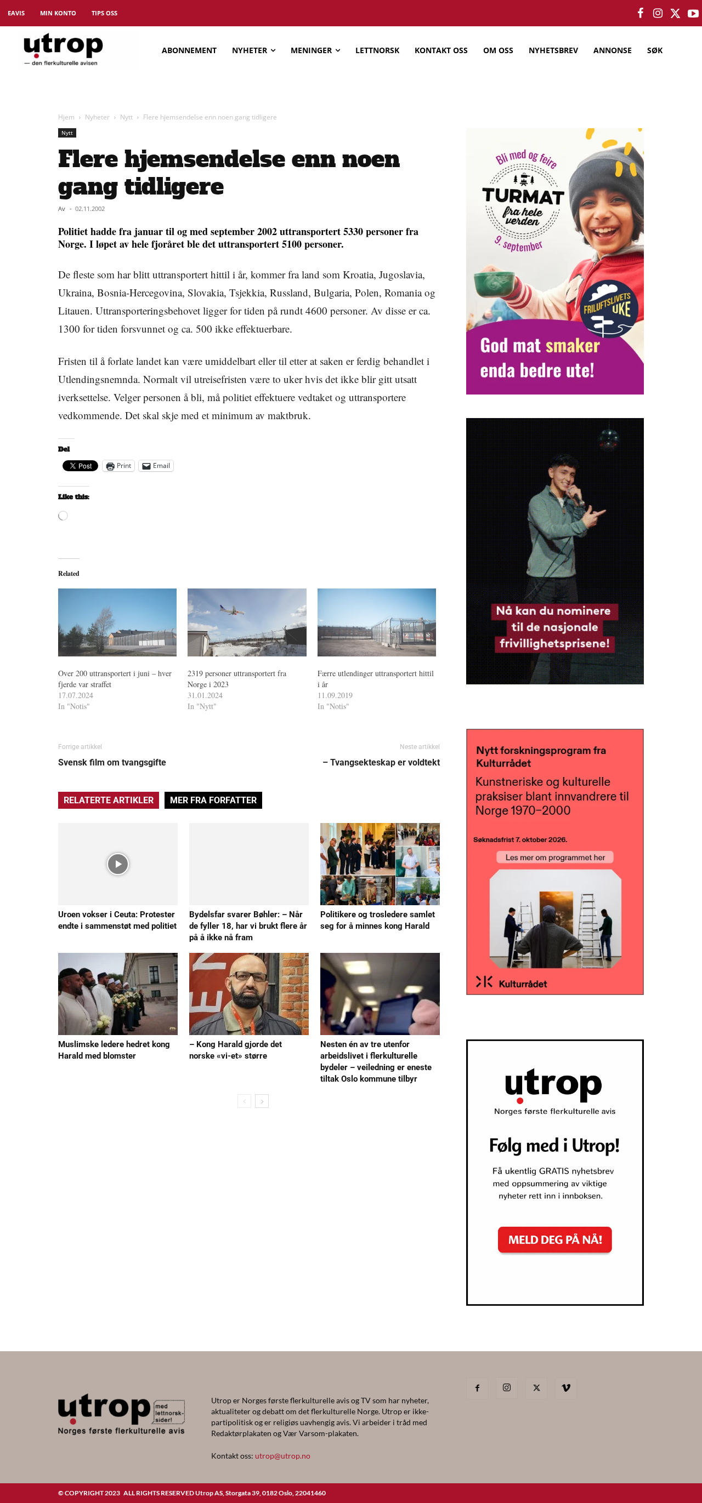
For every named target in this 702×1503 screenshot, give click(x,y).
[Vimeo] (566, 1388)
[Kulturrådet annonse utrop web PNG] (555, 991)
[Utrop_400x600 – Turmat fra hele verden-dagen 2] (555, 391)
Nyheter (97, 117)
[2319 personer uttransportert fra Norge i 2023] (247, 622)
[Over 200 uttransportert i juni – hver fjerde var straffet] (117, 622)
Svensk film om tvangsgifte (112, 762)
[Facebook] (477, 1388)
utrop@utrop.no (282, 1455)
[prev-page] (244, 1101)
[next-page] (262, 1101)
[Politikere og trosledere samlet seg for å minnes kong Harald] (380, 864)
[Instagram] (507, 1388)
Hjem (66, 117)
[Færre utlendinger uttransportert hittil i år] (377, 622)
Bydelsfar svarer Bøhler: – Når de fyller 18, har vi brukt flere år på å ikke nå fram (248, 926)
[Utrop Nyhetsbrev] (555, 1302)
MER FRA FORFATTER (213, 800)
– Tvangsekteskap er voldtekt (381, 762)
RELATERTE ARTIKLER (109, 800)
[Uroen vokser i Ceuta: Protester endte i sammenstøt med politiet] (118, 864)
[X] (536, 1388)
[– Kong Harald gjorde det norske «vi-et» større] (249, 994)
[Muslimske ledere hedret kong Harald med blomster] (118, 994)
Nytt (126, 117)
